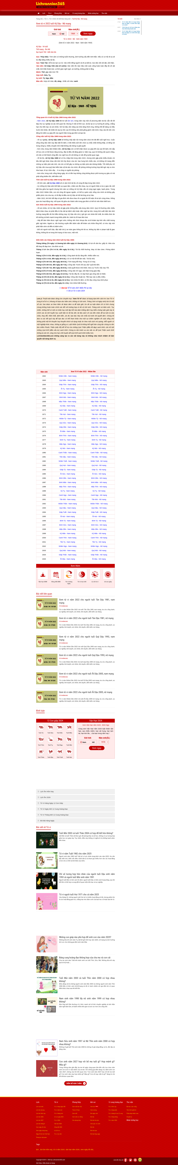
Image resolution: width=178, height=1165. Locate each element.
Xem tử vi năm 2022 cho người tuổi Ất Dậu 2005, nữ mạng (85, 692)
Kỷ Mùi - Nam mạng (67, 448)
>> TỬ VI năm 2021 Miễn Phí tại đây (75, 288)
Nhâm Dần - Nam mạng (67, 376)
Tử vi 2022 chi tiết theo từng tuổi (59, 19)
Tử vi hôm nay (112, 1106)
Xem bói (92, 1106)
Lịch (43, 13)
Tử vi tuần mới (58, 1110)
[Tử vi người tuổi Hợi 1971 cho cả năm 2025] (46, 909)
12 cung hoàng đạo (78, 13)
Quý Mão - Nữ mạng (99, 380)
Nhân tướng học (93, 13)
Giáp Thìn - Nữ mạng (99, 384)
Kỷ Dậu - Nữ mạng (99, 406)
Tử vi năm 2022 (63, 606)
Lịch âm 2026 (39, 1117)
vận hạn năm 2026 (72, 1149)
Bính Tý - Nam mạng (67, 521)
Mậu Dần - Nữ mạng (99, 529)
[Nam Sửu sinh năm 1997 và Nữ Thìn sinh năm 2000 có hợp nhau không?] (46, 1056)
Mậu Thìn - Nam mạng (67, 487)
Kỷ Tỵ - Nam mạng (68, 491)
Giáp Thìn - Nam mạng (67, 384)
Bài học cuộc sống (132, 1106)
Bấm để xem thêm (74, 1083)
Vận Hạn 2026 (95, 720)
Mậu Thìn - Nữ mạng (99, 487)
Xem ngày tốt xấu (41, 1127)
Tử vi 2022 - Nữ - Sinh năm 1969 (75, 39)
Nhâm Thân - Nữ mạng (99, 504)
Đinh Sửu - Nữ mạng (99, 525)
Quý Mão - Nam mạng (67, 380)
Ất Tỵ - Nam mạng (67, 389)
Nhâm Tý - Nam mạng (67, 419)
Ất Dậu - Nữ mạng (99, 559)
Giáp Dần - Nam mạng (67, 427)
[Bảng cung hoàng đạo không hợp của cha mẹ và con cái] (46, 972)
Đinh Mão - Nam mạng (67, 482)
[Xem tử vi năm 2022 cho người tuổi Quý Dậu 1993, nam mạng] (46, 647)
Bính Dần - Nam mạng (67, 478)
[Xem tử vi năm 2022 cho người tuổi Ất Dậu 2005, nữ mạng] (46, 702)
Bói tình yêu (93, 1130)
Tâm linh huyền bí (131, 1110)
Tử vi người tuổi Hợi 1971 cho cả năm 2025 (79, 894)
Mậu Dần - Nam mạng (67, 529)
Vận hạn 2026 (58, 1123)
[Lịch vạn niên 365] (50, 5)
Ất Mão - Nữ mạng (99, 431)
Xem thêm (75, 565)
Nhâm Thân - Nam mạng (67, 504)
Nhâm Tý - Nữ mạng (99, 419)
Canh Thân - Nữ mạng (99, 453)
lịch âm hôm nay (46, 1149)
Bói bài (92, 1117)
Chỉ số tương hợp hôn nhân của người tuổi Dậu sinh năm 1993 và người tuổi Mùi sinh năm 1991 (87, 876)
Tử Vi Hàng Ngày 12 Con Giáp (51, 803)
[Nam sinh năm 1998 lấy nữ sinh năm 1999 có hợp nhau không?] (46, 1013)
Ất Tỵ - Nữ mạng (99, 389)
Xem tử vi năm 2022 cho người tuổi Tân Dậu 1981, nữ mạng (86, 618)
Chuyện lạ (129, 1117)
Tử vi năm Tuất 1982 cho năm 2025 (75, 853)
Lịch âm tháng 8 (40, 1123)
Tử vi (49, 13)
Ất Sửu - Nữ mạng (99, 474)
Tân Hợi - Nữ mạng (99, 414)
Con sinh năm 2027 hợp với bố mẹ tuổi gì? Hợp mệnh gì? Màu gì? (87, 1063)
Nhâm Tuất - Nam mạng (67, 461)
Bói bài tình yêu (94, 1120)
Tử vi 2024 (57, 1120)
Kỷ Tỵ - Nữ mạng (99, 491)
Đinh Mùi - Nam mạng (67, 397)
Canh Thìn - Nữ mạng (99, 538)
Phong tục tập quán (41, 1137)
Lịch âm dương (40, 1110)
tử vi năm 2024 (59, 1149)
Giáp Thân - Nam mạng (67, 555)
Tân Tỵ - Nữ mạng (99, 542)
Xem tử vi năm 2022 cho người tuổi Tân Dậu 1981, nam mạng (87, 601)
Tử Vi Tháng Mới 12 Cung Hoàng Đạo (54, 815)
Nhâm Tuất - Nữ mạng (99, 461)
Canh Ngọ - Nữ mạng (99, 495)
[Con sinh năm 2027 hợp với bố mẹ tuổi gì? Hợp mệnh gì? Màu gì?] (46, 1076)
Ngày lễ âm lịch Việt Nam (43, 1134)
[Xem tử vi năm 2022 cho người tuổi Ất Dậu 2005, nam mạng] (46, 684)
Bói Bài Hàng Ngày (47, 821)
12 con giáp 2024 (58, 1117)
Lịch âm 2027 (39, 1120)
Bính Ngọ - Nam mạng (67, 393)
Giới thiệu (39, 1163)
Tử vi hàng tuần (112, 1110)
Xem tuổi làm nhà (77, 1106)
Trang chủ (39, 19)
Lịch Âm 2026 (45, 797)
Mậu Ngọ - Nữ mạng (99, 444)
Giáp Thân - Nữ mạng (99, 555)
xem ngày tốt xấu (87, 1149)
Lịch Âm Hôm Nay (47, 791)
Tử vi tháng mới (58, 1113)
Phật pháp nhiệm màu (132, 1113)
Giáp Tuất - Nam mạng (67, 512)
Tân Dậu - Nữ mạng (99, 457)
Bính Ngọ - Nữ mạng (99, 393)
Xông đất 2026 (58, 1127)
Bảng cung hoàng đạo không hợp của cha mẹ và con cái (84, 957)
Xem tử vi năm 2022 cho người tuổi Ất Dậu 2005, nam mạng (86, 673)
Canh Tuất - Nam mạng (67, 410)
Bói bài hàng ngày (95, 1134)
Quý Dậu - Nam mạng (67, 508)
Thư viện (104, 13)
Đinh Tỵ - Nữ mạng (99, 440)
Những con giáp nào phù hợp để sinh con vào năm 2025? (85, 937)
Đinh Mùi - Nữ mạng (98, 397)
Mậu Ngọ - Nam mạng (67, 444)
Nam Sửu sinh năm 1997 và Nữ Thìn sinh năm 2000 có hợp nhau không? (87, 1043)
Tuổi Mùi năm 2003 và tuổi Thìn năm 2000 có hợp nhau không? (87, 979)
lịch (37, 1149)
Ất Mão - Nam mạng (67, 431)
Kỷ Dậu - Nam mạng (67, 406)
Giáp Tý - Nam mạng (67, 470)
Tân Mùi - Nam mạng (67, 499)
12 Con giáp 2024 (55, 720)
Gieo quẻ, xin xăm (95, 1123)
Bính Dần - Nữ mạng (99, 478)
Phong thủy (58, 13)
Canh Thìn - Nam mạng (67, 538)
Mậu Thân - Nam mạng (67, 401)
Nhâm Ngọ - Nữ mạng (99, 546)
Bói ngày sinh (94, 1113)
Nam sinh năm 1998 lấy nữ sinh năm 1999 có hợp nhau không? (87, 1000)
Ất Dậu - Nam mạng (67, 559)
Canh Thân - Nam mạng (67, 453)
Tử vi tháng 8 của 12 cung (115, 1113)
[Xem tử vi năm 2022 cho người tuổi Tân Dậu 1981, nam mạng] (46, 610)
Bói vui (67, 13)
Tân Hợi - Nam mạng (67, 414)
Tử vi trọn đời (58, 1134)
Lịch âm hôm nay (40, 1113)
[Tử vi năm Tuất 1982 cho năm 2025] (46, 868)
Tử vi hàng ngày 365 (59, 1106)
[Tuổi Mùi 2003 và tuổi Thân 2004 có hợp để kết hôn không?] (46, 848)
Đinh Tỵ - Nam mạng (67, 440)
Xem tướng (93, 1110)
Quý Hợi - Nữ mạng (99, 465)
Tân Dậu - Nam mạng (68, 457)
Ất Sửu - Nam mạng (67, 474)
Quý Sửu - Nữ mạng (99, 423)
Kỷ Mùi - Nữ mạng (99, 448)
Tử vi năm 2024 (112, 1120)
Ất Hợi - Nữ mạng (99, 516)
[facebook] (126, 1161)
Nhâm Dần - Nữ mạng (99, 376)
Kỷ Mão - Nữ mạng (99, 533)
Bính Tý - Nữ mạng (99, 521)
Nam (54, 34)
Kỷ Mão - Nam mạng (67, 533)
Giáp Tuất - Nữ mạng (99, 512)
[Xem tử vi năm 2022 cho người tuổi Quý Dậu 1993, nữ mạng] (46, 665)
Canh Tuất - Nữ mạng (99, 410)
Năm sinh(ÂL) (73, 29)
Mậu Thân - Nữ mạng (99, 401)
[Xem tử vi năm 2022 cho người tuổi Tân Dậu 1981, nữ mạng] (46, 628)
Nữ (63, 34)
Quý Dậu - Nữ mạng (98, 508)
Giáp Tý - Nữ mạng (99, 470)
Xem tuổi (74, 1113)
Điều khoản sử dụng (49, 1163)
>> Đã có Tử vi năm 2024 (75, 291)
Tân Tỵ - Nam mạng (67, 542)
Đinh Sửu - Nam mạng (67, 525)
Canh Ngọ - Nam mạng (67, 495)
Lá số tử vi (57, 1130)
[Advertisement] (108, 5)
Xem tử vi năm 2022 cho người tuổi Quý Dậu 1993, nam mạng (87, 638)
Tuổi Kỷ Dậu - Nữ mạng (79, 19)
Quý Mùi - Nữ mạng (99, 550)
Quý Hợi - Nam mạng (67, 465)
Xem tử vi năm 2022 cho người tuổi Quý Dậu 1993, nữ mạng (86, 655)
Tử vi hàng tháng (113, 1117)
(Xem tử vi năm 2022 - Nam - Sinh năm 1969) (75, 43)
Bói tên (92, 1127)
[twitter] (130, 1161)
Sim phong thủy (76, 1120)
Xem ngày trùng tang (41, 1130)
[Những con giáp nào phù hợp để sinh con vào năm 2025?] (46, 952)
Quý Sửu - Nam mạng (67, 423)
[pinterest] (135, 1161)
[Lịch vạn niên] (38, 13)
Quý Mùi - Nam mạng (67, 550)
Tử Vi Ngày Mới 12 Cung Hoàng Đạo (54, 809)
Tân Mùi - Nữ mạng (99, 499)
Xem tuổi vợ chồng (77, 1117)
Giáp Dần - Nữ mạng (99, 427)
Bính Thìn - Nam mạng (67, 436)
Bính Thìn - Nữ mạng (99, 436)
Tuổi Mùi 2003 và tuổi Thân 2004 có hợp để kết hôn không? (86, 833)
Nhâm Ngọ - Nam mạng (67, 546)
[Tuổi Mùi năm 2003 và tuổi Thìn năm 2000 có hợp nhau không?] (46, 993)
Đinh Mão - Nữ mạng (99, 482)
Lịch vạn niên (39, 1106)
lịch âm (46, 249)
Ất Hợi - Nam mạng (67, 516)
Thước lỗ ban (76, 1110)
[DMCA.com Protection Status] (140, 1161)
